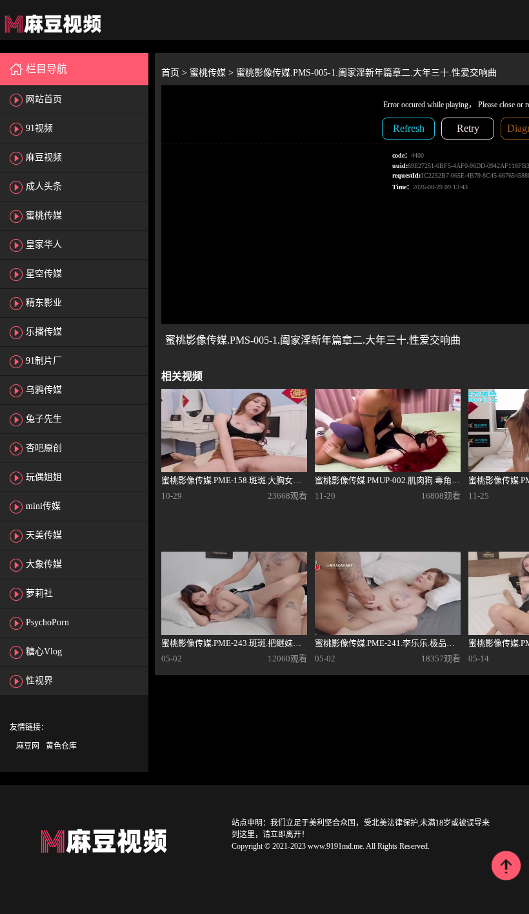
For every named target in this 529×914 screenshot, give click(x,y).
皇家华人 (44, 244)
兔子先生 (44, 419)
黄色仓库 (61, 746)
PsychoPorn (47, 622)
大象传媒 (44, 564)
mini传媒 (43, 506)
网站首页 (44, 99)
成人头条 (44, 186)
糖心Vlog (44, 651)
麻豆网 (27, 746)
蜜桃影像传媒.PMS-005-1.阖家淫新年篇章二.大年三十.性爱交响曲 (366, 73)
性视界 (39, 680)
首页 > (175, 73)
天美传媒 (44, 535)
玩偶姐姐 (44, 477)
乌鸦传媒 (44, 390)
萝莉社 (39, 593)
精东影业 (44, 302)
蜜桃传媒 (44, 215)
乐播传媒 (44, 332)
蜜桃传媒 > (213, 73)
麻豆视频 (44, 157)
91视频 (39, 128)
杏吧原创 (44, 448)
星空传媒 (44, 273)
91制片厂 (44, 361)
